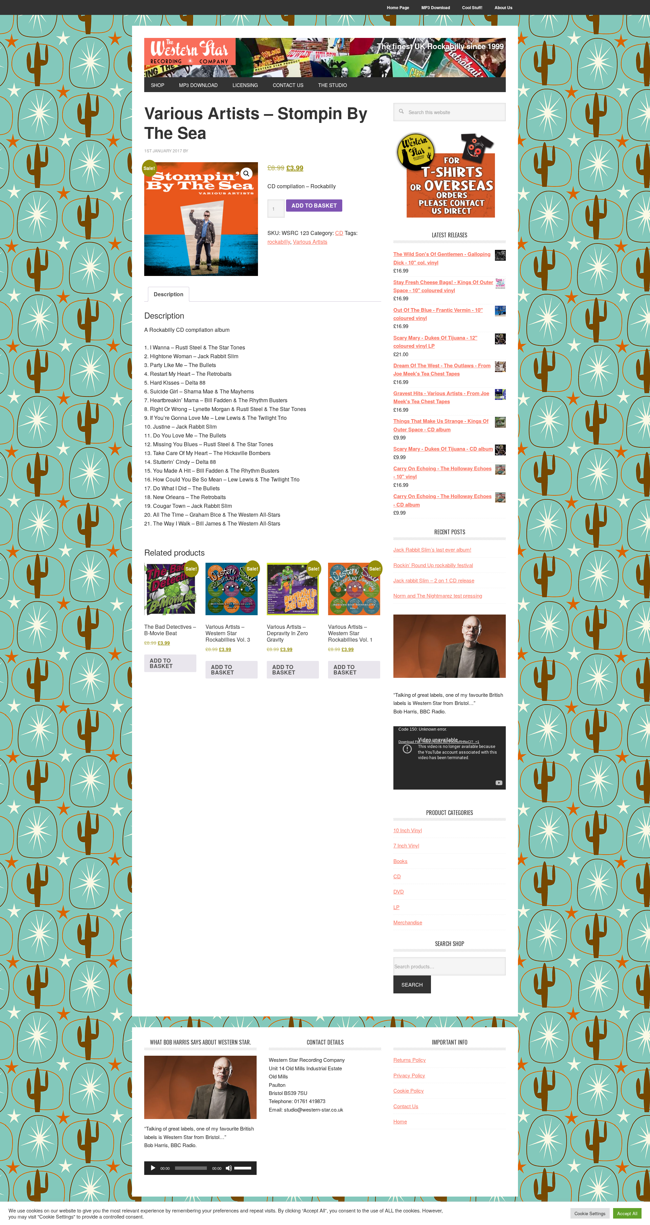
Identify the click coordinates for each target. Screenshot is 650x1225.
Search (412, 984)
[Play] (153, 1168)
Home (400, 1121)
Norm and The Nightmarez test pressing (437, 595)
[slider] (243, 1167)
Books (400, 860)
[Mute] (228, 1168)
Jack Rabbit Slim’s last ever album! (432, 549)
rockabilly (278, 241)
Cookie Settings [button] (590, 1213)
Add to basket (314, 205)
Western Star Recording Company (190, 51)
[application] (449, 758)
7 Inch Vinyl (406, 845)
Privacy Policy (409, 1075)
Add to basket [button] (161, 663)
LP (396, 906)
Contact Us (405, 1106)
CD (339, 233)
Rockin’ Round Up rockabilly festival (433, 564)
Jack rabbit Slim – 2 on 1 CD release (433, 580)
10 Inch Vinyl (407, 830)
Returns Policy (409, 1059)
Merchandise (407, 922)
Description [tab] (168, 294)
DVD (398, 891)
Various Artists (310, 241)
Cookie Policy (408, 1090)
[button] (246, 174)
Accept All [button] (627, 1213)
